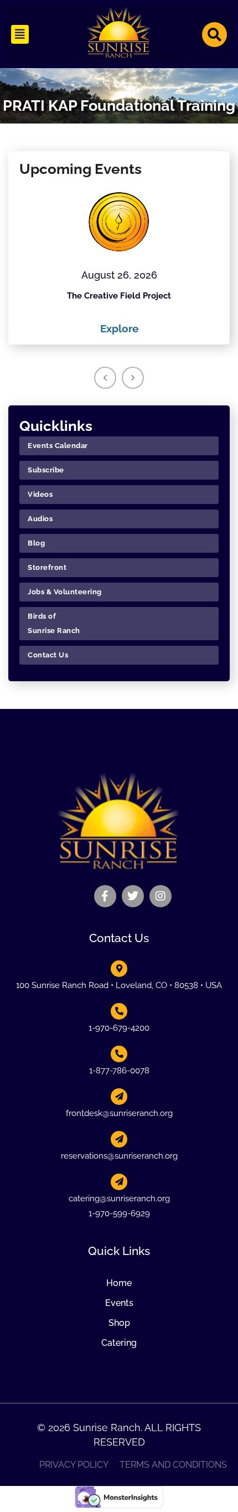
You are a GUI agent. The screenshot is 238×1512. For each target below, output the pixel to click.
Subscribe (46, 470)
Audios (40, 519)
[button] (20, 34)
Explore (119, 328)
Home (119, 1283)
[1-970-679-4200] (119, 1011)
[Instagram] (160, 896)
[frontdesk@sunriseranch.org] (119, 1096)
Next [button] (133, 378)
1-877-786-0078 (119, 1071)
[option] (119, 261)
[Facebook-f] (105, 896)
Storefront (47, 567)
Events (119, 1303)
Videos (40, 494)
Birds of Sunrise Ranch (54, 623)
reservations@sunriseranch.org (119, 1156)
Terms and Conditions (173, 1464)
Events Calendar (58, 445)
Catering (119, 1343)
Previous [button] (105, 378)
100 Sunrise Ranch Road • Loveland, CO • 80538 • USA (119, 985)
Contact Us (48, 655)
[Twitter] (133, 896)
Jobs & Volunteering (65, 592)
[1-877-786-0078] (119, 1054)
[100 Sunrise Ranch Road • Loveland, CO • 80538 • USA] (119, 968)
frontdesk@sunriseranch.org (119, 1113)
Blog (36, 543)
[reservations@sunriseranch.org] (119, 1139)
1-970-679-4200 (119, 1028)
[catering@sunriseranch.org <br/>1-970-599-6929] (119, 1182)
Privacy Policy (73, 1464)
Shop (119, 1323)
